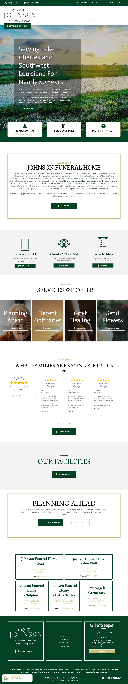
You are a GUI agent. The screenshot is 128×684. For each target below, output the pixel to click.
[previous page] (35, 391)
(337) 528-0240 (34, 608)
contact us (63, 193)
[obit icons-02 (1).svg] (64, 128)
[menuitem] (54, 20)
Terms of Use (64, 680)
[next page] (119, 391)
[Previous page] (58, 423)
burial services (84, 181)
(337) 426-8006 (92, 576)
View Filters (19, 396)
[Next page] (69, 423)
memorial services (98, 181)
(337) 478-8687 (42, 576)
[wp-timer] (103, 129)
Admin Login (74, 680)
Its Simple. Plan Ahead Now (103, 134)
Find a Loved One (64, 130)
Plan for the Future (103, 131)
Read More (44, 411)
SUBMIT (102, 651)
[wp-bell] (25, 128)
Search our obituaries (64, 134)
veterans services (46, 183)
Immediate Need (24, 130)
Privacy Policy (54, 680)
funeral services (70, 181)
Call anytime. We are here (25, 134)
